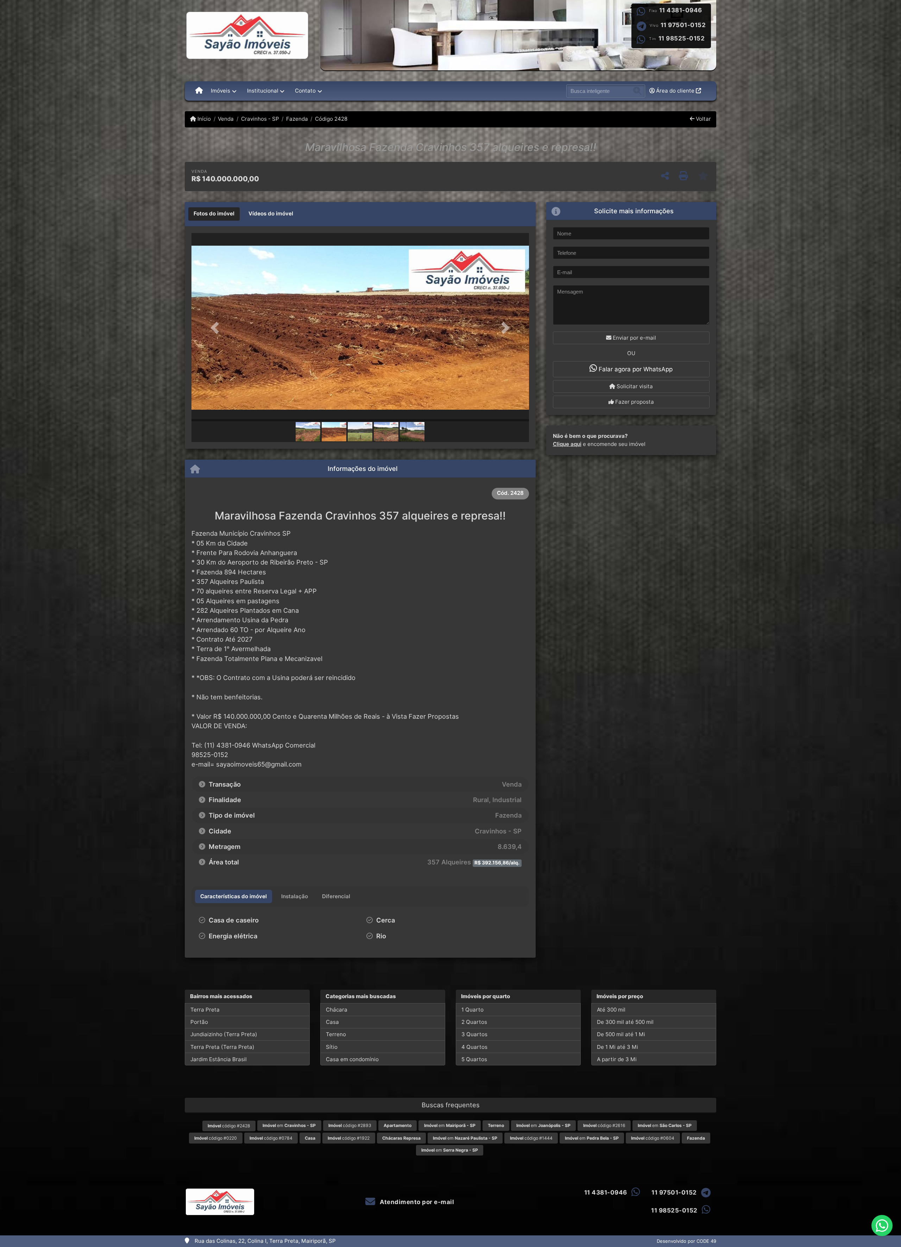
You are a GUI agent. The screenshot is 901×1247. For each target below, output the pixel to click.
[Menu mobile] (199, 90)
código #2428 (229, 1125)
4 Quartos (474, 1047)
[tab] (214, 214)
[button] (216, 328)
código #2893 (349, 1125)
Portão (199, 1022)
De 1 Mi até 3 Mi (617, 1047)
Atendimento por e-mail (416, 1201)
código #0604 (652, 1138)
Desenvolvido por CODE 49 (686, 1241)
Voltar (702, 118)
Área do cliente (675, 90)
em (289, 1125)
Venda (226, 118)
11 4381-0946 (680, 10)
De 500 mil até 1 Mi (621, 1034)
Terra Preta (205, 1009)
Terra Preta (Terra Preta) (222, 1047)
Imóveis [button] (220, 90)
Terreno (336, 1034)
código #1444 (531, 1138)
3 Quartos (474, 1034)
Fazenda (297, 118)
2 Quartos (474, 1022)
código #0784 (271, 1138)
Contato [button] (305, 90)
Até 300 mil (611, 1009)
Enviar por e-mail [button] (633, 337)
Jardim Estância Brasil (218, 1059)
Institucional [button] (262, 90)
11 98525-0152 (682, 38)
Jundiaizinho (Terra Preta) (223, 1034)
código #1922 (349, 1138)
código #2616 (604, 1125)
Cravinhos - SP (260, 118)
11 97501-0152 (683, 25)
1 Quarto (472, 1009)
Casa (332, 1022)
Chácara (336, 1009)
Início (203, 118)
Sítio (332, 1047)
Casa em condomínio (352, 1059)
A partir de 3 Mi (617, 1059)
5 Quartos (474, 1059)
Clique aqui (567, 444)
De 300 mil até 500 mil (625, 1022)
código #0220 (215, 1138)
